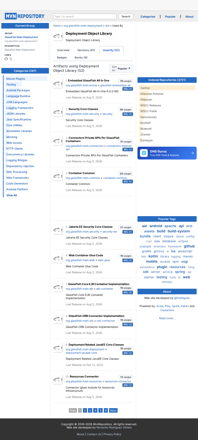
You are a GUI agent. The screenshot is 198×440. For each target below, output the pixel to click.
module (165, 261)
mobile (152, 261)
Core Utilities (14, 125)
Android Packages (18, 90)
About (189, 16)
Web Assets (14, 142)
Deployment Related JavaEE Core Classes (96, 344)
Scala (159, 306)
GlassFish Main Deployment (21, 37)
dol (107, 25)
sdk (146, 272)
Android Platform (17, 189)
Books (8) (81, 57)
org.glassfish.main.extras (81, 85)
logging (176, 256)
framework (175, 246)
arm (189, 226)
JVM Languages (16, 102)
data (157, 241)
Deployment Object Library (89, 33)
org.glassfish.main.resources (84, 381)
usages (125, 81)
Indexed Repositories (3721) (167, 79)
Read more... (167, 318)
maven (188, 256)
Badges (62, 57)
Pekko (185, 306)
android (156, 226)
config (190, 236)
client (157, 236)
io (168, 251)
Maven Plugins (15, 78)
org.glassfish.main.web (80, 260)
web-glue (104, 260)
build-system (179, 231)
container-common (115, 177)
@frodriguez (182, 298)
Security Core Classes (83, 109)
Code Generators (17, 183)
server (156, 272)
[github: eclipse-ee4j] (6, 58)
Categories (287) (25, 70)
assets (149, 231)
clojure (169, 236)
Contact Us (94, 434)
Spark (175, 306)
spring (180, 272)
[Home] (25, 18)
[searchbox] (85, 16)
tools (173, 277)
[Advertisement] (99, 5)
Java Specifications (18, 119)
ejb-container (104, 288)
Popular (170, 16)
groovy (159, 251)
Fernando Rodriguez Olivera (114, 427)
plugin (162, 267)
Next (113, 410)
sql (189, 271)
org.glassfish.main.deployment (83, 25)
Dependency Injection (20, 166)
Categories (148, 16)
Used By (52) (111, 50)
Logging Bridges (16, 160)
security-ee (109, 231)
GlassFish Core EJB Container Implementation (98, 284)
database (169, 241)
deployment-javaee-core (81, 352)
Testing (11, 84)
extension (160, 246)
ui (179, 277)
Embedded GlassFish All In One (88, 80)
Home (57, 25)
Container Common (82, 173)
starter (149, 277)
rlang (191, 267)
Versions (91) (86, 50)
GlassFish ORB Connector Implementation (96, 315)
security (107, 113)
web (186, 277)
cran (149, 241)
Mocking (11, 137)
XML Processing (16, 171)
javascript (185, 251)
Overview (63, 50)
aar (145, 226)
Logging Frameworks (19, 107)
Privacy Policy (112, 434)
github (189, 246)
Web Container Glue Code (86, 255)
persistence (147, 267)
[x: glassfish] (10, 58)
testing (162, 277)
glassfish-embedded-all (115, 85)
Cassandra (167, 310)
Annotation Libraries (19, 131)
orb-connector (106, 320)
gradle (147, 251)
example (146, 246)
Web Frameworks (17, 177)
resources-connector (118, 381)
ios (174, 251)
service (168, 272)
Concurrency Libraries (20, 154)
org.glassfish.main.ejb (79, 288)
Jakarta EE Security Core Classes (91, 226)
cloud (180, 236)
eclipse (183, 241)
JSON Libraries (16, 113)
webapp (167, 281)
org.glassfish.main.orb (80, 320)
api (182, 226)
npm (176, 261)
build (161, 231)
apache (171, 226)
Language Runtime (18, 96)
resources (178, 267)
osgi (184, 261)
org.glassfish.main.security (82, 113)
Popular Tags (167, 219)
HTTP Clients (14, 148)
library (165, 256)
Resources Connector (84, 376)
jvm (144, 256)
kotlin (153, 256)
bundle (146, 236)
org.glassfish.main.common (83, 177)
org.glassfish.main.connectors (84, 145)
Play (167, 306)
